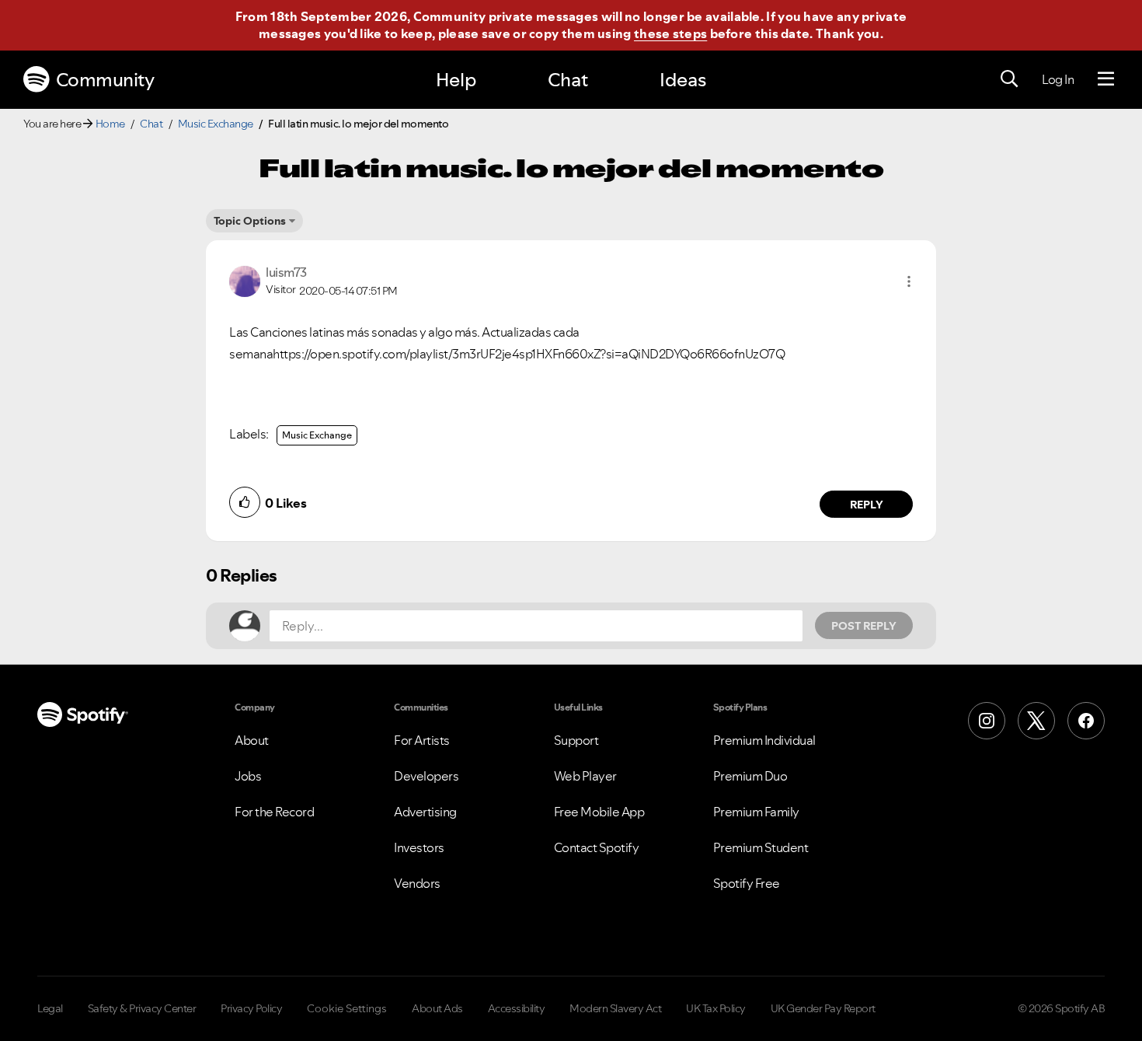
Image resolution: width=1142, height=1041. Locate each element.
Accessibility (516, 1008)
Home (110, 123)
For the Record (274, 811)
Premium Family (756, 811)
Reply (866, 504)
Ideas (683, 80)
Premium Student (761, 847)
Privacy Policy (251, 1008)
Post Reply (864, 626)
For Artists (422, 740)
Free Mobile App (599, 811)
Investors (419, 847)
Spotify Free (746, 883)
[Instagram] (986, 720)
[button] (909, 281)
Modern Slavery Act (615, 1008)
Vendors (417, 883)
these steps (670, 33)
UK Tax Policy (716, 1008)
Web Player (585, 775)
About (252, 740)
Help (456, 80)
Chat (568, 80)
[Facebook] (1086, 720)
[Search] (1009, 79)
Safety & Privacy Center (142, 1008)
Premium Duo (750, 775)
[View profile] (244, 279)
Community (105, 80)
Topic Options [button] (250, 221)
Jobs (248, 775)
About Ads (437, 1008)
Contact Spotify (596, 847)
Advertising (425, 811)
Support (576, 740)
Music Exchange (215, 123)
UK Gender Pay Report (823, 1008)
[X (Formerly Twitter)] (1036, 720)
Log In (1058, 79)
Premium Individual (764, 740)
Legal (50, 1008)
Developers (426, 775)
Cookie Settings (347, 1008)
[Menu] (1106, 79)
